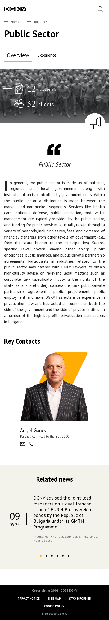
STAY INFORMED (80, 599)
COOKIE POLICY (54, 606)
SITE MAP (54, 599)
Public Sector (43, 541)
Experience (47, 55)
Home (15, 22)
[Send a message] (22, 444)
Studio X (60, 613)
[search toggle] (100, 9)
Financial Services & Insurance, (74, 537)
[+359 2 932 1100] (31, 444)
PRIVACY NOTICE (29, 599)
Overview (18, 55)
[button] (40, 555)
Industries (40, 22)
